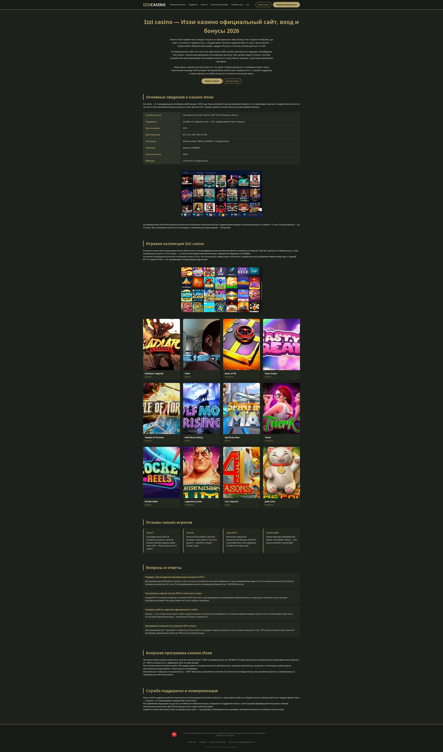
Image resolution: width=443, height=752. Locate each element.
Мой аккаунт (263, 5)
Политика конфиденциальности (242, 742)
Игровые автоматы (177, 4)
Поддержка (193, 4)
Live (247, 4)
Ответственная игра (217, 742)
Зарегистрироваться (286, 4)
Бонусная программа (219, 4)
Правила (202, 742)
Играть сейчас (212, 81)
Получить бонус (232, 81)
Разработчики (237, 4)
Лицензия (192, 742)
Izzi (154, 4)
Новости (204, 4)
